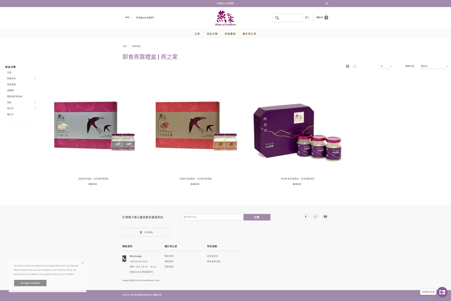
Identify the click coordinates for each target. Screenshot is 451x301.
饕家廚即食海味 (14, 96)
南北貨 (10, 108)
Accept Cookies (30, 282)
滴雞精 (10, 90)
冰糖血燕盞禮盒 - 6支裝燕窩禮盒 (195, 178)
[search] (299, 14)
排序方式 (410, 66)
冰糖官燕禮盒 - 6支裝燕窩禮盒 (93, 178)
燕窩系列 (11, 78)
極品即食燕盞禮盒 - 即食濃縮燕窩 (297, 178)
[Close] (82, 262)
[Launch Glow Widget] (442, 292)
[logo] (225, 17)
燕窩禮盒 (136, 46)
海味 (9, 102)
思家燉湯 (11, 84)
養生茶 (10, 114)
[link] (93, 125)
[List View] (356, 66)
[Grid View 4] (349, 66)
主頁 (124, 46)
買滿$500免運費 (225, 3)
